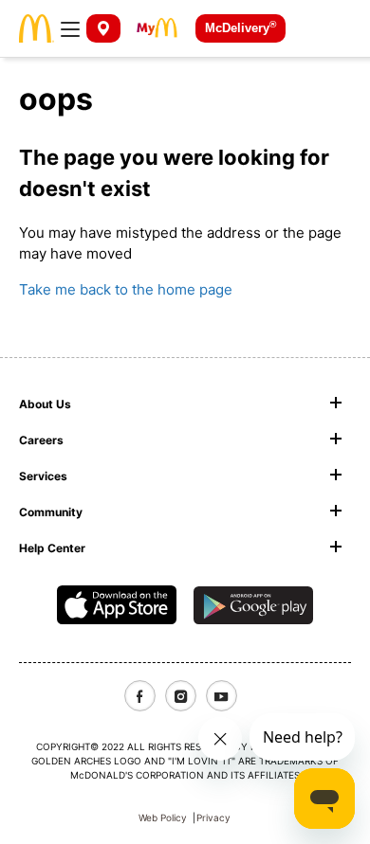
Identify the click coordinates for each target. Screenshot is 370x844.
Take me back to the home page (125, 289)
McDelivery (240, 27)
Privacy (213, 817)
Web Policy (163, 817)
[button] (70, 28)
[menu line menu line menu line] (70, 28)
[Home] (36, 27)
